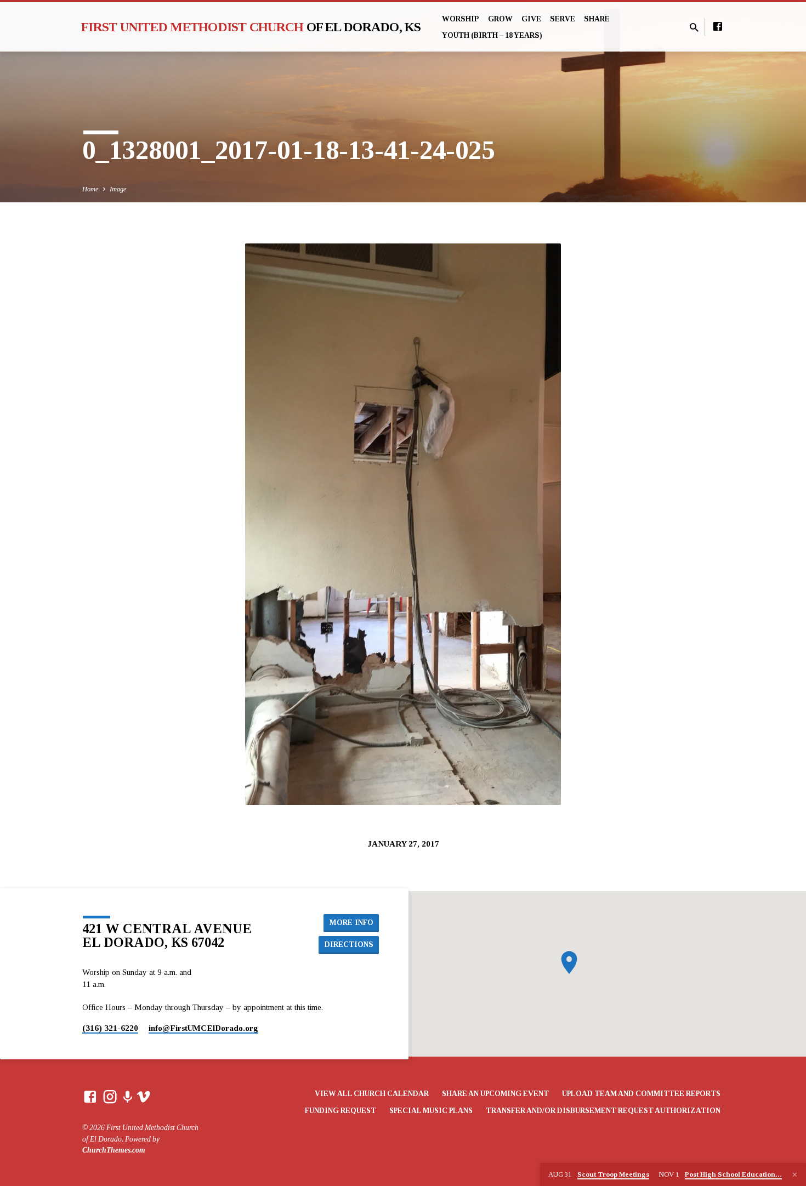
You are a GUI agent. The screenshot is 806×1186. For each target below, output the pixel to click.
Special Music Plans (431, 1110)
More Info (351, 922)
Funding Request (340, 1110)
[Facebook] (718, 26)
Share (597, 19)
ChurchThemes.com (113, 1150)
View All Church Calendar (372, 1093)
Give (531, 19)
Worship (460, 19)
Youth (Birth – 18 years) (492, 35)
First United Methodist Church (251, 27)
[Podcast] (127, 1097)
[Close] (794, 1175)
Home (90, 189)
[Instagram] (110, 1097)
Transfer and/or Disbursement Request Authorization (603, 1110)
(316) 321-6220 (110, 1027)
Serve (562, 19)
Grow (500, 19)
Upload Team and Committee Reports (641, 1093)
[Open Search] (694, 28)
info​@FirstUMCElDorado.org (203, 1027)
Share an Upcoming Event (495, 1093)
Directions (349, 944)
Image (118, 189)
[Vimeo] (143, 1097)
